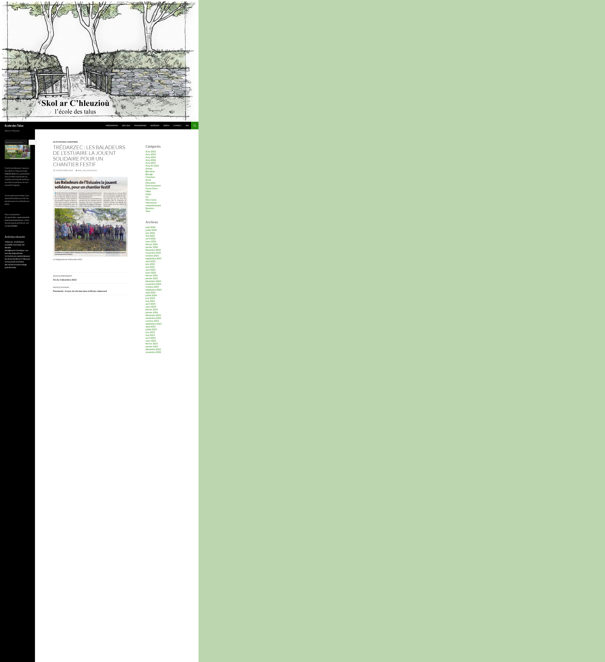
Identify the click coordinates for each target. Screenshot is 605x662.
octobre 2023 (152, 320)
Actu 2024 (151, 154)
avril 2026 (151, 238)
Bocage (149, 174)
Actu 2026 (151, 160)
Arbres (149, 168)
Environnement (153, 185)
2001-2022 (126, 125)
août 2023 (151, 326)
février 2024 (152, 309)
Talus (148, 211)
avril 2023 (151, 338)
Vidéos (166, 125)
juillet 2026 (151, 230)
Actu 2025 (151, 157)
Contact (177, 125)
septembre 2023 (153, 323)
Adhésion (154, 125)
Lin (147, 197)
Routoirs (150, 208)
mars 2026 (151, 241)
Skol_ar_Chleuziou (87, 170)
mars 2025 (151, 272)
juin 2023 (150, 332)
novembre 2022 (153, 352)
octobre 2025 (152, 255)
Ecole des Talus (14, 125)
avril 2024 (151, 303)
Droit (148, 180)
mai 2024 (150, 301)
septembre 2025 (153, 258)
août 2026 (151, 227)
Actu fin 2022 (59, 142)
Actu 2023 (151, 151)
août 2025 (151, 261)
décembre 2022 (153, 349)
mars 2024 (151, 306)
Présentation (112, 125)
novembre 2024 (153, 284)
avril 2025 (151, 269)
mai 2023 (150, 335)
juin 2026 (150, 232)
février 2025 (152, 275)
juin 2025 (150, 264)
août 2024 (151, 292)
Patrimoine (151, 202)
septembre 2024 (153, 289)
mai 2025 (150, 267)
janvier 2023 (152, 346)
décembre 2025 (153, 250)
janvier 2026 (152, 247)
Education (151, 182)
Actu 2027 (151, 162)
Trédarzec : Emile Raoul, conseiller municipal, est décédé (14, 245)
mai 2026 (150, 235)
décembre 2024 (153, 281)
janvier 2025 (152, 278)
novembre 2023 (153, 318)
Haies (148, 194)
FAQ (187, 125)
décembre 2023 (153, 315)
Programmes (140, 125)
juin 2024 (150, 298)
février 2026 (152, 244)
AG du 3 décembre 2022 (65, 278)
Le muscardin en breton (14, 262)
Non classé (151, 199)
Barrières (150, 171)
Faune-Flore (152, 188)
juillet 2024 (151, 295)
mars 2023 (151, 340)
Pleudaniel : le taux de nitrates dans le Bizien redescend (80, 289)
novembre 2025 (153, 252)
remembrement (153, 205)
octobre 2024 (152, 286)
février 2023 (152, 343)
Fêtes (148, 191)
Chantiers (72, 142)
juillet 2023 (151, 329)
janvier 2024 (152, 312)
